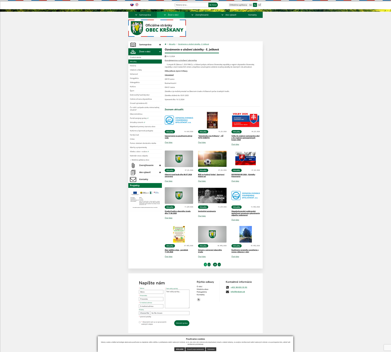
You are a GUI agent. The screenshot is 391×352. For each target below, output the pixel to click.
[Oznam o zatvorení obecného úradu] (212, 234)
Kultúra (133, 86)
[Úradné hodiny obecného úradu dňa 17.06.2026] (179, 195)
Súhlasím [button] (179, 349)
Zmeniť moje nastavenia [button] (195, 349)
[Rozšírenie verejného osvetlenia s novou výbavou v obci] (245, 234)
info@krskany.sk (238, 291)
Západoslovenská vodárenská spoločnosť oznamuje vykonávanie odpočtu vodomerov (245, 213)
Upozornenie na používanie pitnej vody (178, 137)
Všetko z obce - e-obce (138, 151)
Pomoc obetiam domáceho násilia (143, 143)
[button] (142, 15)
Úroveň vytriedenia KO (138, 103)
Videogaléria (134, 82)
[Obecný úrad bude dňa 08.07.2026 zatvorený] (179, 159)
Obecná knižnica (136, 114)
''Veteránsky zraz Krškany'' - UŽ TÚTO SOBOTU (210, 137)
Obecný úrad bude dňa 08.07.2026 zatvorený (178, 175)
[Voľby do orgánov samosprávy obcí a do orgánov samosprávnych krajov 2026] (245, 120)
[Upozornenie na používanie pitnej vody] (179, 120)
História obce (202, 289)
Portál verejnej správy (138, 118)
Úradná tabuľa (135, 57)
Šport (132, 91)
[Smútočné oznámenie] (212, 195)
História (133, 66)
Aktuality (133, 61)
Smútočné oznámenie (207, 211)
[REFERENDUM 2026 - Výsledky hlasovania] (245, 159)
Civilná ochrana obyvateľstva (141, 99)
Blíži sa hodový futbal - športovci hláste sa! (211, 175)
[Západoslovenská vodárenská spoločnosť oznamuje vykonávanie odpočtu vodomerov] (245, 195)
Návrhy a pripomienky (138, 147)
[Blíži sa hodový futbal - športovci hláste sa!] (212, 159)
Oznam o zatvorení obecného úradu (210, 251)
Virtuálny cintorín (137, 122)
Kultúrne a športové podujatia (141, 131)
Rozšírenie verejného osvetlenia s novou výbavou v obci (245, 251)
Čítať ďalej (168, 142)
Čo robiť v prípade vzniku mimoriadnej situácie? (144, 108)
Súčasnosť (134, 74)
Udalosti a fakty (136, 70)
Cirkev (132, 139)
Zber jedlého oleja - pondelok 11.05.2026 (176, 251)
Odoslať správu (182, 323)
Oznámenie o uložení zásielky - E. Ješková (193, 44)
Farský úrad (134, 135)
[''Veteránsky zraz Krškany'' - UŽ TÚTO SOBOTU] (212, 120)
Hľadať (214, 5)
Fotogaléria (134, 78)
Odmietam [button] (211, 349)
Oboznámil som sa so (153, 323)
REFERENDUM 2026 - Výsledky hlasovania (243, 175)
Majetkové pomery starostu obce (142, 126)
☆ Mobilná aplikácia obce (139, 160)
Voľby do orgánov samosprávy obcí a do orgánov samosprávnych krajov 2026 (245, 138)
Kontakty (252, 14)
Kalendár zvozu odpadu (139, 156)
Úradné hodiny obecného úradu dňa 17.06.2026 (178, 212)
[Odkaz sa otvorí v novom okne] (199, 300)
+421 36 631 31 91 (239, 287)
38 (215, 264)
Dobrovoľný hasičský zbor (140, 95)
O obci (199, 286)
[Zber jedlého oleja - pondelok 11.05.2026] (179, 234)
